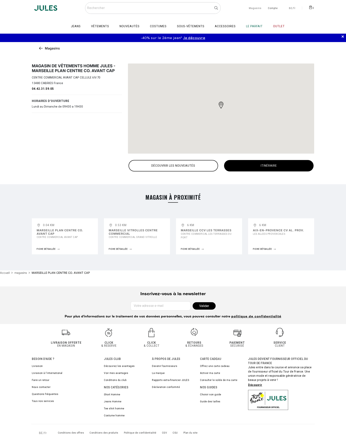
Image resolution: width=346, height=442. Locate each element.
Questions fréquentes (45, 394)
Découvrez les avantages (119, 366)
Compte (273, 8)
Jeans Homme (113, 401)
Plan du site (190, 432)
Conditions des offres (71, 432)
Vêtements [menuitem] (100, 26)
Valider (204, 306)
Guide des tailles (210, 401)
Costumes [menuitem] (158, 26)
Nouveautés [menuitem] (130, 26)
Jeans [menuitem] (76, 26)
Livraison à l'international (47, 373)
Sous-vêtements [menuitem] (190, 26)
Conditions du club (115, 380)
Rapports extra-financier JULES (170, 380)
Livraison (37, 366)
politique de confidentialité (256, 316)
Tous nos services (43, 401)
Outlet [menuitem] (279, 26)
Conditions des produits (104, 432)
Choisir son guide (210, 394)
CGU (175, 432)
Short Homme (112, 394)
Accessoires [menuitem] (225, 26)
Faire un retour (40, 380)
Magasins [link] (52, 48)
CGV (164, 432)
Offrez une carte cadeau (215, 366)
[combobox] (152, 8)
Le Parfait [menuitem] (254, 26)
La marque (158, 373)
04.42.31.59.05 (43, 88)
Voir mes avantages (116, 373)
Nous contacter (41, 387)
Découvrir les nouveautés (173, 165)
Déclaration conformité (166, 387)
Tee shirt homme (114, 408)
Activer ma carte (210, 373)
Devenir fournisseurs (164, 366)
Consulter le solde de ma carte (218, 380)
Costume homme (114, 415)
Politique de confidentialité (140, 432)
